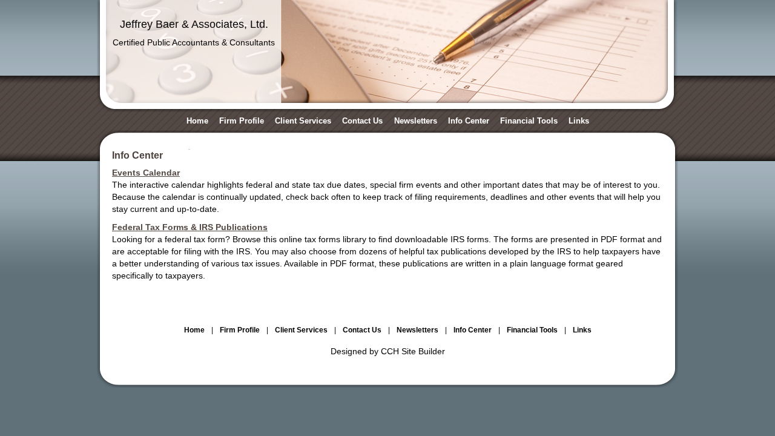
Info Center (468, 120)
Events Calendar (146, 172)
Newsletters (415, 120)
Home (197, 120)
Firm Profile (241, 120)
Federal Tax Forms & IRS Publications (190, 227)
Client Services (303, 120)
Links (579, 120)
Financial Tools (529, 120)
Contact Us (362, 120)
